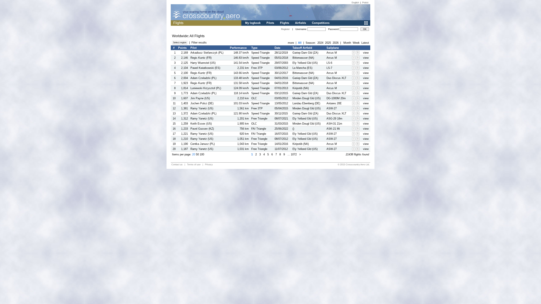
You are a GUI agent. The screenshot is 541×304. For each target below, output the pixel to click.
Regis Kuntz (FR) (201, 57)
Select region (179, 42)
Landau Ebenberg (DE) (306, 103)
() (293, 128)
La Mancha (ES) (302, 67)
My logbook (253, 22)
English (355, 2)
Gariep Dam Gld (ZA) (305, 52)
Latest (365, 42)
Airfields (300, 22)
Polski (365, 2)
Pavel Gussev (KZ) (202, 128)
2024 (320, 42)
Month (347, 42)
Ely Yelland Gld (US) (305, 62)
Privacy (209, 164)
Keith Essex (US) (201, 123)
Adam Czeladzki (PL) (203, 78)
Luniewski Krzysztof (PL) (205, 88)
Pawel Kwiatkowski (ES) (205, 67)
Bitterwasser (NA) (303, 57)
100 (202, 154)
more (291, 42)
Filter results (199, 42)
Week (356, 42)
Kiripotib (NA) (300, 88)
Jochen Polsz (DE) (201, 103)
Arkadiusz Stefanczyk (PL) (206, 52)
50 (197, 154)
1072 (294, 154)
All (300, 42)
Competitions (320, 22)
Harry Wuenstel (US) (203, 62)
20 (193, 154)
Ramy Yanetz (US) (201, 108)
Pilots (270, 22)
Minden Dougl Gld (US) (306, 98)
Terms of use (194, 164)
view (366, 52)
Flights (284, 22)
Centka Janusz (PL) (202, 143)
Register (285, 29)
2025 (328, 42)
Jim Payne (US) (200, 98)
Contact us (177, 164)
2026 (336, 42)
